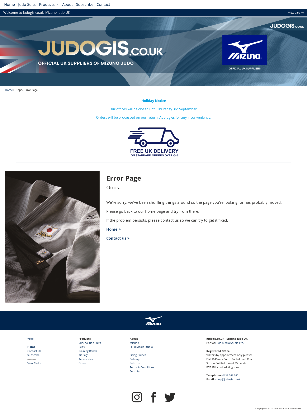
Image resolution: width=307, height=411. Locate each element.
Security (135, 371)
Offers (82, 363)
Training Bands (88, 351)
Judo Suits (27, 4)
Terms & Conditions (142, 367)
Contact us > (117, 238)
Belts (82, 347)
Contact (103, 4)
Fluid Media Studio (141, 347)
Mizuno (134, 343)
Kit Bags (83, 355)
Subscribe (84, 4)
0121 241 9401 (231, 375)
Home (9, 4)
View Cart (294, 12)
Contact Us (34, 351)
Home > (113, 229)
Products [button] (47, 4)
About (67, 4)
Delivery (135, 359)
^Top (30, 339)
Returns (135, 363)
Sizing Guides (138, 355)
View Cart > (34, 363)
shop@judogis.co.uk (227, 379)
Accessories (86, 359)
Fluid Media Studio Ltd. (229, 343)
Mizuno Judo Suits (90, 343)
